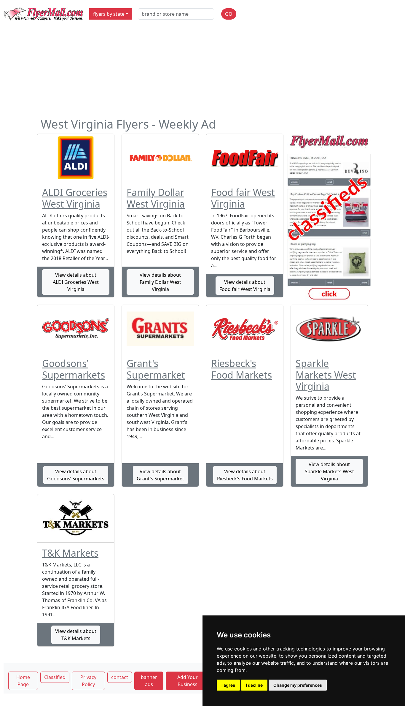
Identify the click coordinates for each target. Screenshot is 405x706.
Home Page (23, 681)
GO (228, 14)
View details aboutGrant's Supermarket (160, 475)
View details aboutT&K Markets (75, 635)
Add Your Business (187, 681)
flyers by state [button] (109, 14)
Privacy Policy (88, 681)
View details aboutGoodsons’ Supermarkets (75, 475)
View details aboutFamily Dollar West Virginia (160, 282)
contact (119, 677)
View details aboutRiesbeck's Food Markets (245, 475)
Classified (55, 677)
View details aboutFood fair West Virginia (244, 285)
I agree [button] (228, 685)
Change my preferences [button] (297, 685)
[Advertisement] (202, 72)
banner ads (149, 681)
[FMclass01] (329, 217)
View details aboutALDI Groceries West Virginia (76, 282)
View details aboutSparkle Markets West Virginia (329, 471)
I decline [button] (254, 685)
